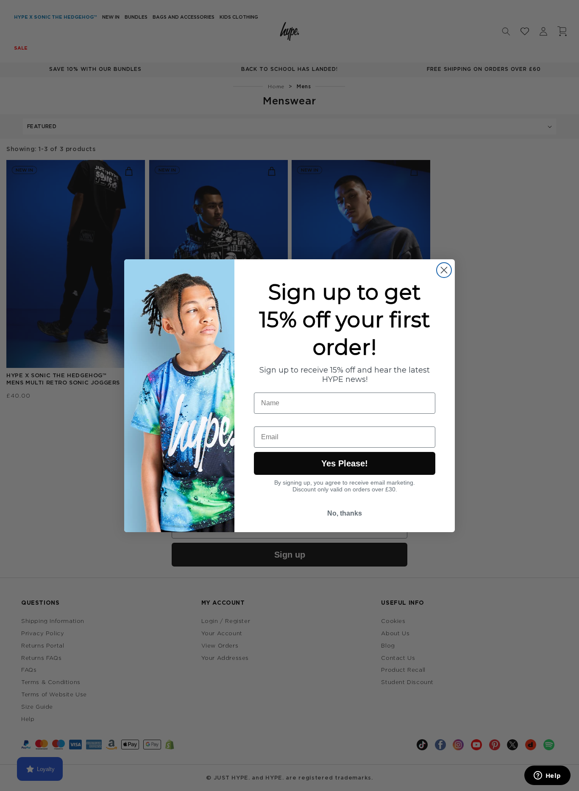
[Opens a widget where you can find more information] (547, 776)
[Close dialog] (444, 270)
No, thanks (344, 513)
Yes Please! (344, 463)
